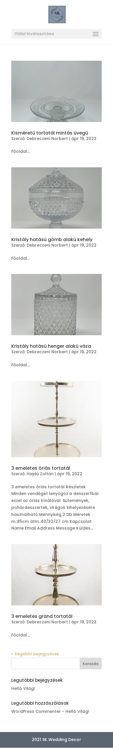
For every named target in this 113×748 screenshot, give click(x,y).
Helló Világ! (23, 688)
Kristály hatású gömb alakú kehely (51, 239)
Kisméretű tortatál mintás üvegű (49, 133)
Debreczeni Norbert (47, 138)
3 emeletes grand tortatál (41, 616)
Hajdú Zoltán (40, 474)
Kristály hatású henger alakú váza (51, 346)
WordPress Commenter (36, 711)
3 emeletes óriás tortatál (40, 468)
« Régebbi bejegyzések (35, 654)
